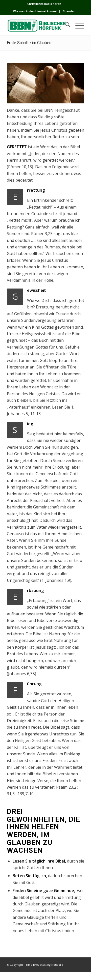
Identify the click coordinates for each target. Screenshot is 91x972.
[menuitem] (44, 4)
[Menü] (77, 25)
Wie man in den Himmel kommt (35, 11)
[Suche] (65, 25)
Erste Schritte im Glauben (29, 42)
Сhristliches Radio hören (44, 4)
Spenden (69, 11)
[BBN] (38, 25)
